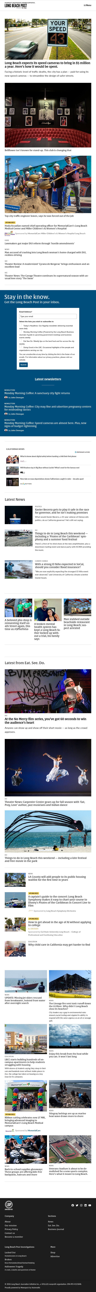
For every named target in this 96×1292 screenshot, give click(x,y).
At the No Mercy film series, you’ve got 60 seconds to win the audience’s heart (45, 721)
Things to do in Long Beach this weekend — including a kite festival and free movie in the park (46, 860)
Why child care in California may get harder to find (59, 944)
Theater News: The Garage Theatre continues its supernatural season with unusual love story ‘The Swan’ (46, 277)
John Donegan (17, 397)
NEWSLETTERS (9, 390)
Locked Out (15, 1254)
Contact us (10, 1233)
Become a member (14, 1237)
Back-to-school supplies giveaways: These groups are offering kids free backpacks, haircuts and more (24, 1172)
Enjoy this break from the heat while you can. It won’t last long (68, 1055)
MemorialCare (34, 1130)
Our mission (11, 1225)
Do (36, 530)
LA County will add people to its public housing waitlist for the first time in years (57, 878)
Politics (38, 507)
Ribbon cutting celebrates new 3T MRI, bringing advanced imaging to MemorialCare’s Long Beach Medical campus (25, 1121)
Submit (23, 365)
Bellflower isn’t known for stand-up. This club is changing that (38, 150)
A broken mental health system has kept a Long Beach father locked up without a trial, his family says (47, 632)
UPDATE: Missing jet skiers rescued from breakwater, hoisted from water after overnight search (25, 1000)
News (7, 249)
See (6, 261)
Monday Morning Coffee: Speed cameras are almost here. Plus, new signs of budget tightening (45, 425)
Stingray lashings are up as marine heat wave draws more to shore (67, 1115)
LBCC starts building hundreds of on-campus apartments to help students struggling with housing (25, 1062)
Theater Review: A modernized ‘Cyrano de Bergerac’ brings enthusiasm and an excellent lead (47, 265)
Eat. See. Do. (54, 1225)
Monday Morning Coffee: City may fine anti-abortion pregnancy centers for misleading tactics (47, 408)
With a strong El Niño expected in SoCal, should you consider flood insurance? (59, 566)
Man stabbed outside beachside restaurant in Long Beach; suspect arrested (77, 624)
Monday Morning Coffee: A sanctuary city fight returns (37, 393)
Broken (19, 1261)
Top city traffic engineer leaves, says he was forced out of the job (39, 216)
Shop (52, 1252)
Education (32, 942)
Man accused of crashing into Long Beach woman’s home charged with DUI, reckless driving (45, 254)
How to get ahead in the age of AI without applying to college (59, 924)
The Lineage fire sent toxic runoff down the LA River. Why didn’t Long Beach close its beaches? (70, 1006)
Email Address (25, 312)
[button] (48, 459)
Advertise (55, 1256)
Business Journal (56, 1229)
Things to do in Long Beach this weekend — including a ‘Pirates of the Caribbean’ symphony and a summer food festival (61, 536)
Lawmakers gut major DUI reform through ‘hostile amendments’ (40, 243)
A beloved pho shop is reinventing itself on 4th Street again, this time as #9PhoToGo (18, 625)
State (7, 240)
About (7, 1222)
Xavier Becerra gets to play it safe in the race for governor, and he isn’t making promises (62, 511)
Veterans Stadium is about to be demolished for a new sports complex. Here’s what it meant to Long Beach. (68, 1171)
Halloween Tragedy (20, 1268)
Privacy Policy (11, 1229)
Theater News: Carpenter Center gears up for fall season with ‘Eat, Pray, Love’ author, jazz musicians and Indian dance (45, 804)
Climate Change (41, 561)
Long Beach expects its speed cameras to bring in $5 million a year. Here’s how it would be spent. (47, 65)
